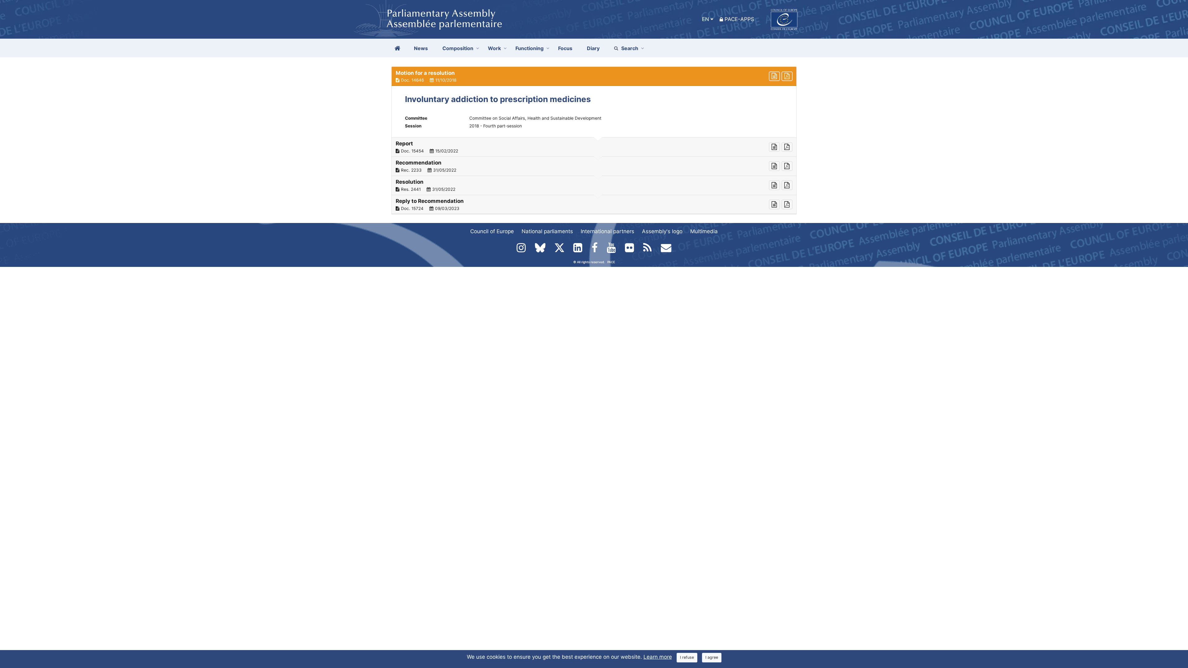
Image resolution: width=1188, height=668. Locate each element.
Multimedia (704, 231)
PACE (611, 262)
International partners (607, 231)
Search (629, 48)
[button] (594, 76)
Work (494, 48)
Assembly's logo (662, 231)
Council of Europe (492, 231)
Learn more (658, 657)
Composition (457, 48)
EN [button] (705, 19)
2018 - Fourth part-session (495, 125)
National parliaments (547, 231)
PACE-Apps (739, 19)
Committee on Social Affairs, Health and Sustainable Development (535, 118)
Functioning (529, 48)
